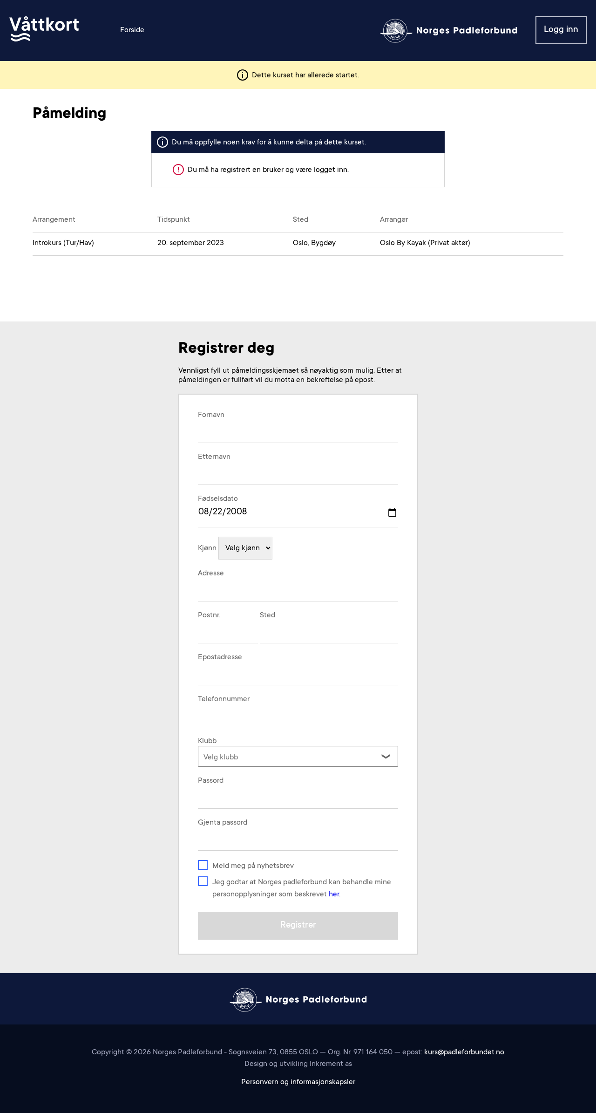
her (334, 894)
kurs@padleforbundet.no (464, 1052)
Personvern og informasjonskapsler (298, 1082)
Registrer (298, 925)
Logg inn (561, 30)
